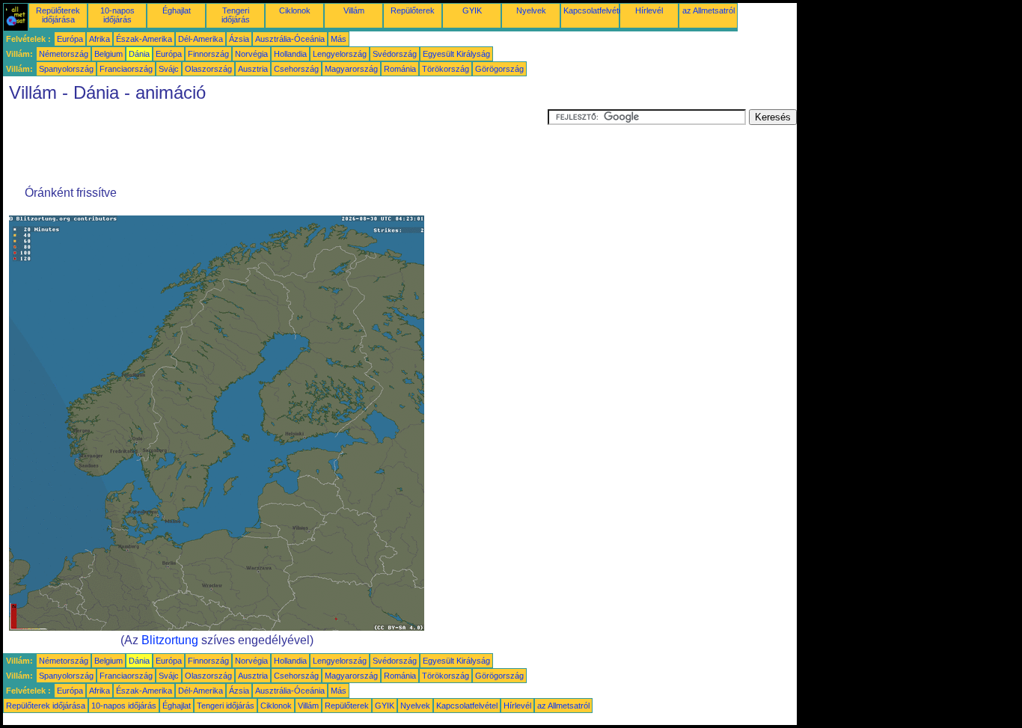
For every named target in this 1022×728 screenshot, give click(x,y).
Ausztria (253, 68)
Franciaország (126, 68)
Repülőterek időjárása (58, 15)
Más (338, 38)
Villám (353, 10)
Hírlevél (649, 10)
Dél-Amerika (200, 38)
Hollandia (290, 53)
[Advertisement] (275, 143)
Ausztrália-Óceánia (290, 38)
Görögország (499, 68)
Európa (70, 38)
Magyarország (351, 68)
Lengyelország (340, 53)
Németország (63, 53)
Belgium (108, 53)
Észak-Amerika (144, 38)
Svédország (395, 53)
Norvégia (251, 53)
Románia (400, 68)
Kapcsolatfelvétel (594, 10)
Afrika (99, 38)
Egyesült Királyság (456, 53)
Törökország (445, 68)
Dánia (139, 53)
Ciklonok (294, 10)
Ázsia (239, 38)
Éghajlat (176, 10)
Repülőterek (413, 10)
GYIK (472, 10)
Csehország (296, 68)
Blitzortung (169, 640)
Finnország (208, 53)
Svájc (169, 68)
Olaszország (208, 68)
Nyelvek (531, 10)
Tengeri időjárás (235, 15)
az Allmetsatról (708, 10)
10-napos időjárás (117, 15)
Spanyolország (66, 68)
